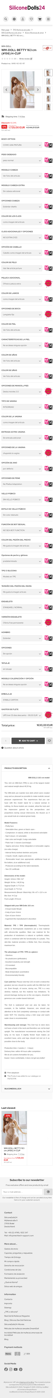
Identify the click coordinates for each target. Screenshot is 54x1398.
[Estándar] (48, 641)
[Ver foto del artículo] (48, 179)
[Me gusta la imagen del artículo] (48, 549)
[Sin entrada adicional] (48, 441)
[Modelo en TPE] (48, 580)
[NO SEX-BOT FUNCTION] (48, 533)
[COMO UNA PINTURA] (48, 148)
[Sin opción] (48, 657)
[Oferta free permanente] (48, 626)
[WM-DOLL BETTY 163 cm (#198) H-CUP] (14, 1128)
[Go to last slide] (6, 89)
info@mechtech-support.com (21, 1235)
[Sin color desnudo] (48, 518)
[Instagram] (10, 1369)
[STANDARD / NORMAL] (48, 610)
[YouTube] (16, 1369)
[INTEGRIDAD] (48, 410)
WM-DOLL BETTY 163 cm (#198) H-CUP (14, 1149)
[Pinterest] (20, 1369)
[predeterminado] (48, 564)
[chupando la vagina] (48, 456)
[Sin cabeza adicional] (48, 194)
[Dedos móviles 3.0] (48, 395)
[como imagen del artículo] (48, 225)
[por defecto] (48, 472)
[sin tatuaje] (48, 672)
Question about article (14, 747)
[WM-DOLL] (47, 46)
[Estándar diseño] (48, 210)
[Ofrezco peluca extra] (48, 287)
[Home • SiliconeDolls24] (27, 12)
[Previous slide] (6, 1138)
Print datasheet (13, 1073)
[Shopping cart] (40, 19)
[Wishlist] (31, 19)
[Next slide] (37, 89)
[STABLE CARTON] (48, 703)
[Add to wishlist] (49, 741)
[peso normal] (48, 163)
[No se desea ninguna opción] (48, 348)
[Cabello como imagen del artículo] (48, 256)
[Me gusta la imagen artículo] (48, 595)
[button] (48, 72)
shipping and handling (26, 1382)
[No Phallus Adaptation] (48, 487)
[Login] (23, 19)
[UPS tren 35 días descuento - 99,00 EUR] (48, 718)
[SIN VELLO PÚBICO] (48, 502)
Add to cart (28, 741)
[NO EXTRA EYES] (48, 240)
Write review (24, 58)
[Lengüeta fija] (48, 317)
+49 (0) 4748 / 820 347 (18, 1232)
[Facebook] (6, 1369)
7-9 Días (21, 116)
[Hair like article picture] (48, 271)
